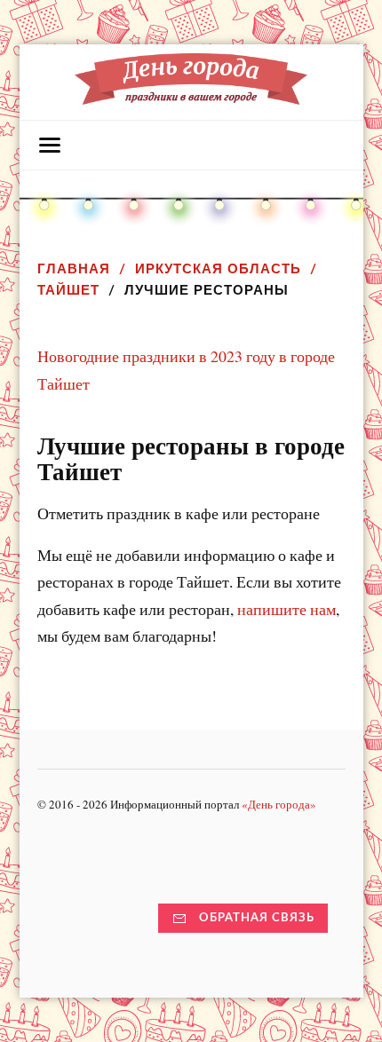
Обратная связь (256, 917)
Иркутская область (218, 268)
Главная (73, 268)
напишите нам (286, 609)
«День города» (279, 804)
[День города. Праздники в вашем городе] (191, 96)
